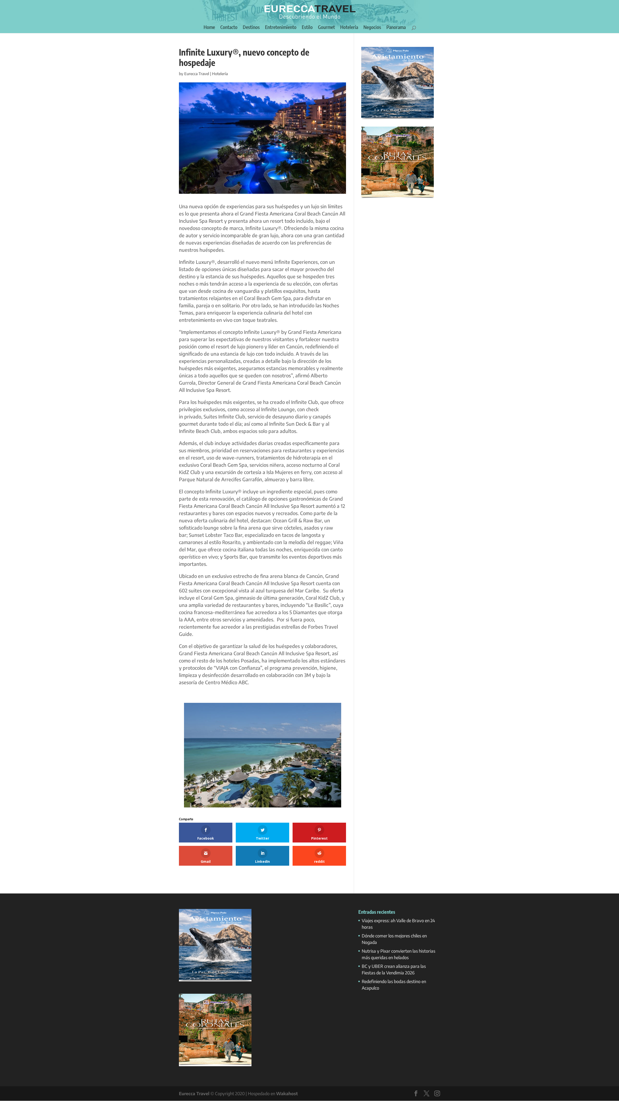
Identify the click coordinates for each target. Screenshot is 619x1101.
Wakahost (287, 1093)
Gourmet (326, 27)
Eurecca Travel (196, 73)
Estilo (307, 27)
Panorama (396, 27)
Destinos (251, 27)
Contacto (228, 27)
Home (209, 27)
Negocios (372, 27)
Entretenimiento (280, 27)
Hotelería (349, 27)
